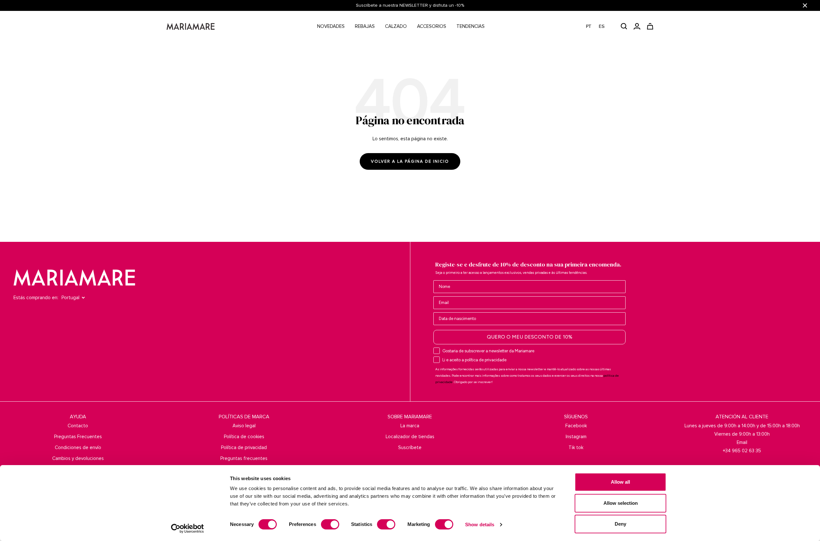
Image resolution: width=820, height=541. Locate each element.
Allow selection (620, 503)
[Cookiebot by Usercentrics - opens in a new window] (188, 528)
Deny (620, 524)
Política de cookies (244, 436)
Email (742, 442)
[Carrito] (650, 26)
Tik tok (576, 447)
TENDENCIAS (470, 26)
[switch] (330, 524)
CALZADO (396, 26)
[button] (598, 26)
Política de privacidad (244, 447)
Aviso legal (244, 426)
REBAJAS (365, 26)
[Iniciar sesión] (637, 26)
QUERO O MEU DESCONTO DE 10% (529, 337)
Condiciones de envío (78, 447)
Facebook (576, 426)
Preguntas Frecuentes (78, 436)
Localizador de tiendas (410, 436)
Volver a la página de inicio (410, 161)
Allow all (620, 482)
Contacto (78, 426)
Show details (479, 524)
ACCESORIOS (431, 26)
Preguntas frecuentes (243, 458)
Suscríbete (410, 447)
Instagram (576, 436)
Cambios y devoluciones (78, 458)
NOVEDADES (331, 26)
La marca (409, 426)
